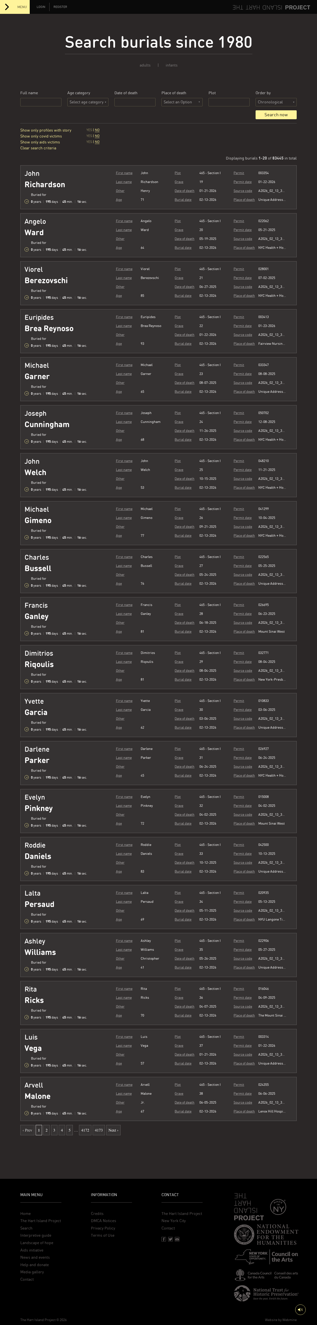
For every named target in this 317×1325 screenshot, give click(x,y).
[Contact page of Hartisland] (177, 1239)
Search (26, 1228)
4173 (99, 1130)
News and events (35, 1257)
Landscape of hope (36, 1242)
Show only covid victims (41, 136)
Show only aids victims (40, 142)
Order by (263, 93)
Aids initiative (31, 1250)
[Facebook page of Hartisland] (163, 1239)
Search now (276, 114)
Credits (97, 1213)
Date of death (125, 93)
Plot (212, 93)
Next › (113, 1130)
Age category (78, 93)
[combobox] (182, 102)
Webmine (289, 1320)
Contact (27, 1279)
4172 (85, 1130)
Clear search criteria (38, 148)
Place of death (173, 93)
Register (60, 7)
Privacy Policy (103, 1228)
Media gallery (32, 1272)
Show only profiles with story (45, 130)
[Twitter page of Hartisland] (170, 1239)
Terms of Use (102, 1235)
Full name (29, 93)
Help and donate (34, 1264)
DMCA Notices (103, 1220)
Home (25, 1213)
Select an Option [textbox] (178, 102)
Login (41, 7)
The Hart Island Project (40, 1220)
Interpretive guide (35, 1235)
